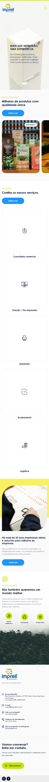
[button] (18, 83)
